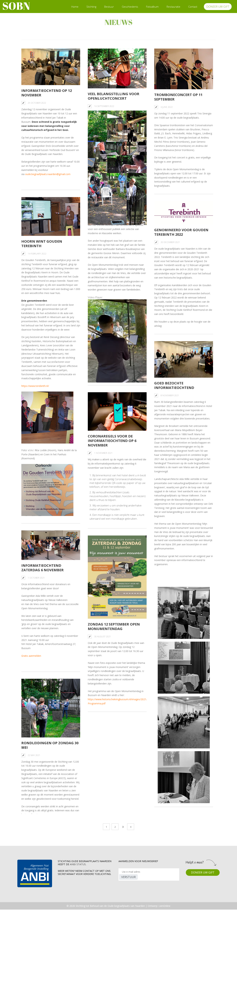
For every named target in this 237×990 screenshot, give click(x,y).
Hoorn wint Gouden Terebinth (41, 243)
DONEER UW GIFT (217, 6)
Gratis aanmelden (31, 655)
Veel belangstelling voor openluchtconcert (113, 96)
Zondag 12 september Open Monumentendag (114, 626)
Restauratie (173, 6)
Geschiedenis (130, 6)
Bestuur (109, 6)
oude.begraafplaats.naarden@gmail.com (47, 174)
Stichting (91, 6)
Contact (192, 6)
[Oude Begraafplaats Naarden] (16, 6)
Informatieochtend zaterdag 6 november (42, 567)
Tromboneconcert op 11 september (178, 97)
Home (74, 6)
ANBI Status (78, 864)
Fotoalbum (152, 6)
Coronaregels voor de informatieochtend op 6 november (112, 441)
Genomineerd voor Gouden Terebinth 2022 (181, 232)
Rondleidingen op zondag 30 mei (49, 745)
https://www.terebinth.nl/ (35, 386)
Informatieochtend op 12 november (46, 92)
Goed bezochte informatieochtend (174, 385)
